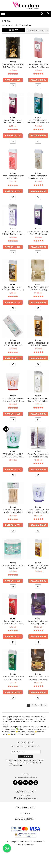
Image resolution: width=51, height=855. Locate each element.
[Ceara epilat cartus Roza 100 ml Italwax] (12, 159)
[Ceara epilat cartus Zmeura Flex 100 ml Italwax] (12, 103)
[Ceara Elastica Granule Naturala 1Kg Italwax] (38, 659)
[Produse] (3, 14)
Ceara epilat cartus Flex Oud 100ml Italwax (38, 344)
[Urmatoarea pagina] (45, 705)
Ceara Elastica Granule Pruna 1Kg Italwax (38, 622)
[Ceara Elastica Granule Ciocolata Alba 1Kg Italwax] (38, 270)
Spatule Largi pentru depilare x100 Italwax (12, 511)
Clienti (24, 813)
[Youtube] (25, 782)
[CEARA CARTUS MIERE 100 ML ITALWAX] (38, 548)
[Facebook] (15, 782)
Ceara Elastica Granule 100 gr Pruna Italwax (38, 455)
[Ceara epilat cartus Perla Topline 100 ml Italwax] (38, 381)
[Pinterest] (20, 782)
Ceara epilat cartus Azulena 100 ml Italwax (38, 121)
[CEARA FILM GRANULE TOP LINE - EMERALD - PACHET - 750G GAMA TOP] (12, 437)
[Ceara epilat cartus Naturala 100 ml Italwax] (12, 270)
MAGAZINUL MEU (24, 807)
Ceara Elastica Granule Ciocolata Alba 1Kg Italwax (38, 288)
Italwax (13, 62)
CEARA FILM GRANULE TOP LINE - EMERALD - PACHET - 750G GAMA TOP (13, 455)
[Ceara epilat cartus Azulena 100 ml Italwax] (38, 103)
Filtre (14, 30)
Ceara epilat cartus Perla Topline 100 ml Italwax (38, 399)
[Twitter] (30, 782)
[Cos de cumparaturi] (41, 13)
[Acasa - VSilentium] (25, 5)
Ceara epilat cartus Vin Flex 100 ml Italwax (38, 232)
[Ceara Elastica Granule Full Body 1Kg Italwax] (12, 47)
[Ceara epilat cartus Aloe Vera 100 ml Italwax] (12, 659)
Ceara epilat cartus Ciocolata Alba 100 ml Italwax (38, 177)
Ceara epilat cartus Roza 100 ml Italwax (13, 177)
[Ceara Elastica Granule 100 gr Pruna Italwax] (38, 437)
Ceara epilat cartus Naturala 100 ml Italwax (13, 288)
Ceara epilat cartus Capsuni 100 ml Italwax (12, 622)
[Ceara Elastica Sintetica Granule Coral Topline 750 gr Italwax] (12, 381)
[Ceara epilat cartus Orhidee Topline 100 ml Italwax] (12, 214)
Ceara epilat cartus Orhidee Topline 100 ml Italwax (13, 232)
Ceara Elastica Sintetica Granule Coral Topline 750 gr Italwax (12, 399)
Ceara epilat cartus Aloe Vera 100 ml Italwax (13, 678)
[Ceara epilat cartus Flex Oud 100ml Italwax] (38, 326)
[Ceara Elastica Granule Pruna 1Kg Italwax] (38, 604)
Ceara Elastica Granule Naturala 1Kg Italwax (38, 678)
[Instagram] (35, 782)
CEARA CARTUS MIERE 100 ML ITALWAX (38, 566)
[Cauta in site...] (48, 13)
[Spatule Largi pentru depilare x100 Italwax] (12, 493)
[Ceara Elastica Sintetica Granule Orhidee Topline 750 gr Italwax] (38, 493)
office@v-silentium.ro (27, 798)
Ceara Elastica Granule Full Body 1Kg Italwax (12, 65)
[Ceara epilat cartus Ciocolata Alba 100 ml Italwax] (38, 159)
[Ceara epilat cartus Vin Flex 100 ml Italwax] (38, 214)
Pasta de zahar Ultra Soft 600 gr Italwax (12, 566)
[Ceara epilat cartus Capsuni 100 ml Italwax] (12, 604)
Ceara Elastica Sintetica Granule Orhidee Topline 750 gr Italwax (38, 511)
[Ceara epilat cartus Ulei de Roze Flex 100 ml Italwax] (38, 47)
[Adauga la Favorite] (13, 85)
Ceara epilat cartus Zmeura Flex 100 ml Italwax (13, 121)
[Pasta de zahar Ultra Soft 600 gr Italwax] (12, 548)
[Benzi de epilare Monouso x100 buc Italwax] (12, 326)
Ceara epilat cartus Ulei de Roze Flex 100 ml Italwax (38, 65)
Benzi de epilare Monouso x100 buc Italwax (12, 344)
